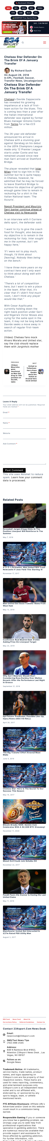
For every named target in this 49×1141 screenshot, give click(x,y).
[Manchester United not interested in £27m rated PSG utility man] (24, 918)
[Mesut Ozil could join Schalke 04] (24, 847)
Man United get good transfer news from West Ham (24, 604)
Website (6, 433)
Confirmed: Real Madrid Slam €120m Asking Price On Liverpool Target (21, 641)
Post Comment (14, 470)
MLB (24, 8)
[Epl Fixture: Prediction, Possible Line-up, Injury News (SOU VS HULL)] (24, 703)
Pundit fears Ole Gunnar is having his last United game (24, 896)
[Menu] (44, 42)
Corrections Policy (10, 1022)
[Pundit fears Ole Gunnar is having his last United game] (24, 881)
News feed (17, 1019)
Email (6, 412)
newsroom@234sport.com (21, 1036)
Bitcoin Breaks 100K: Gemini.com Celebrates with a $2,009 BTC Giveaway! (24, 826)
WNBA (39, 8)
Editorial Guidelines (27, 1022)
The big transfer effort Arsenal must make (22, 753)
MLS (28, 13)
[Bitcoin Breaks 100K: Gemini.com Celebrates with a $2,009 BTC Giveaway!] (24, 811)
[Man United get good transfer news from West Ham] (24, 590)
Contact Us (41, 1022)
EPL (36, 13)
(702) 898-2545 (15, 1043)
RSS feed (6, 1019)
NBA (8, 8)
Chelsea (9, 99)
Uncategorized (33, 80)
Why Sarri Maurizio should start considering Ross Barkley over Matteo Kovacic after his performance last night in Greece (24, 679)
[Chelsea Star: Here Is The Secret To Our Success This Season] (24, 775)
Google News (14, 1062)
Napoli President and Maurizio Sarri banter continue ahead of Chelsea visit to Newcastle (23, 209)
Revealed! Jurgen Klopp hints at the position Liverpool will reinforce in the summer (23, 531)
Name (6, 423)
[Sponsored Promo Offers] (14, 27)
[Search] (23, 42)
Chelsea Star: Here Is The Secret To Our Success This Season (23, 790)
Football (18, 77)
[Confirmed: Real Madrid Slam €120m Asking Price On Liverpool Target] (24, 626)
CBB (20, 13)
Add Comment (10, 444)
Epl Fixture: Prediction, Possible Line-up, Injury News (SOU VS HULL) (23, 717)
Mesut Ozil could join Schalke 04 (20, 861)
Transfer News (13, 80)
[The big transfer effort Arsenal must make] (24, 739)
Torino (14, 124)
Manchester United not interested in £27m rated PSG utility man (21, 932)
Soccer (29, 77)
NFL (16, 8)
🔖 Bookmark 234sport (24, 3)
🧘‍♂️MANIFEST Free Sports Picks (24, 18)
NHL (31, 8)
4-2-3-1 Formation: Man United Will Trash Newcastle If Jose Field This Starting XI (24, 568)
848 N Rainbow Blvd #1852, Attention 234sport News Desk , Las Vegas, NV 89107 (26, 1052)
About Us (27, 1019)
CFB (13, 13)
